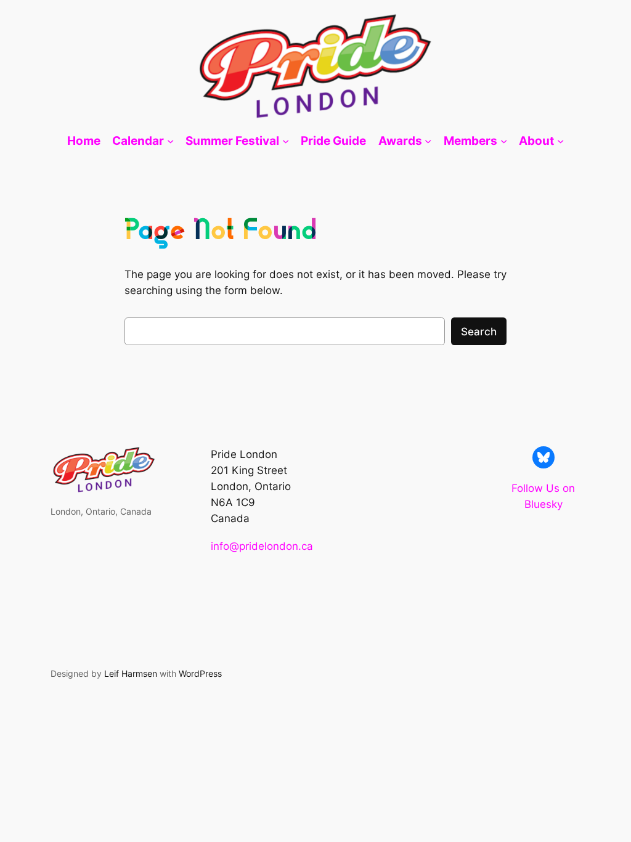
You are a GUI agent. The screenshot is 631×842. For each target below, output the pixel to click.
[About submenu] (560, 140)
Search (479, 331)
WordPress (200, 673)
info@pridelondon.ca (262, 546)
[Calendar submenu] (170, 140)
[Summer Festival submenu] (285, 140)
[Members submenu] (503, 140)
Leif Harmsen (130, 673)
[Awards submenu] (428, 140)
